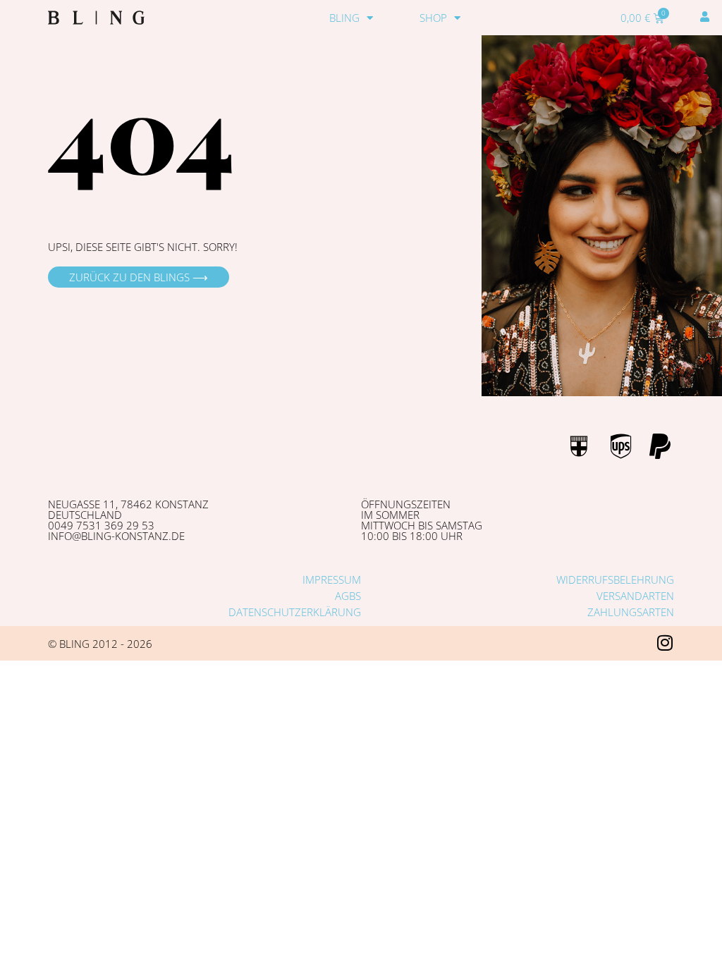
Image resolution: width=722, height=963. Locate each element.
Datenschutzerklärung (294, 612)
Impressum (331, 579)
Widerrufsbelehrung (615, 579)
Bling (344, 18)
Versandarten (635, 596)
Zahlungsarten (630, 612)
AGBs (348, 596)
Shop (433, 18)
